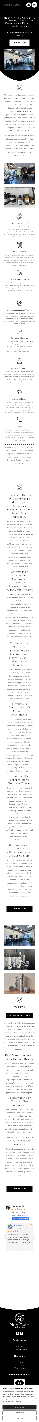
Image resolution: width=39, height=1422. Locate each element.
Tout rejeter (19, 1418)
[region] (19, 1403)
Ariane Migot (19, 1225)
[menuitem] (27, 5)
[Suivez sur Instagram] (21, 1333)
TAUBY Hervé (18, 1206)
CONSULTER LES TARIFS (19, 1016)
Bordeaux (20, 1362)
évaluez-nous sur (19, 1218)
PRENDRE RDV (19, 909)
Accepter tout (19, 1407)
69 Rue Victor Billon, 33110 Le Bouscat (19, 34)
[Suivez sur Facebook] (17, 1333)
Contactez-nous (21, 1350)
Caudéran (20, 1365)
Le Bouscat (20, 1368)
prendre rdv (19, 43)
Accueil (20, 1346)
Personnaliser (19, 1413)
